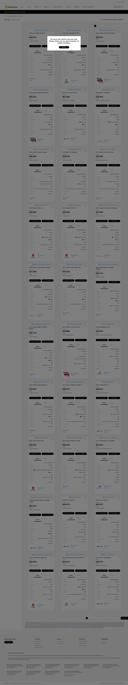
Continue (64, 47)
